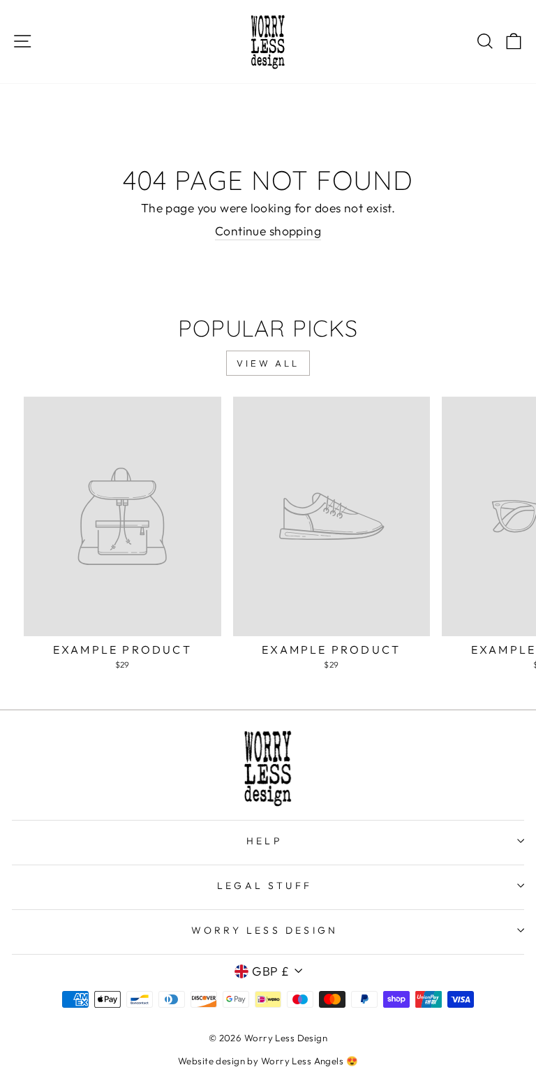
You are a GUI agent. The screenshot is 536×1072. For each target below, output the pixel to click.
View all (268, 363)
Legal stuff (264, 885)
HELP (264, 841)
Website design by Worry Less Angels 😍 (268, 1060)
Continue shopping (268, 231)
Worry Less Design (264, 930)
